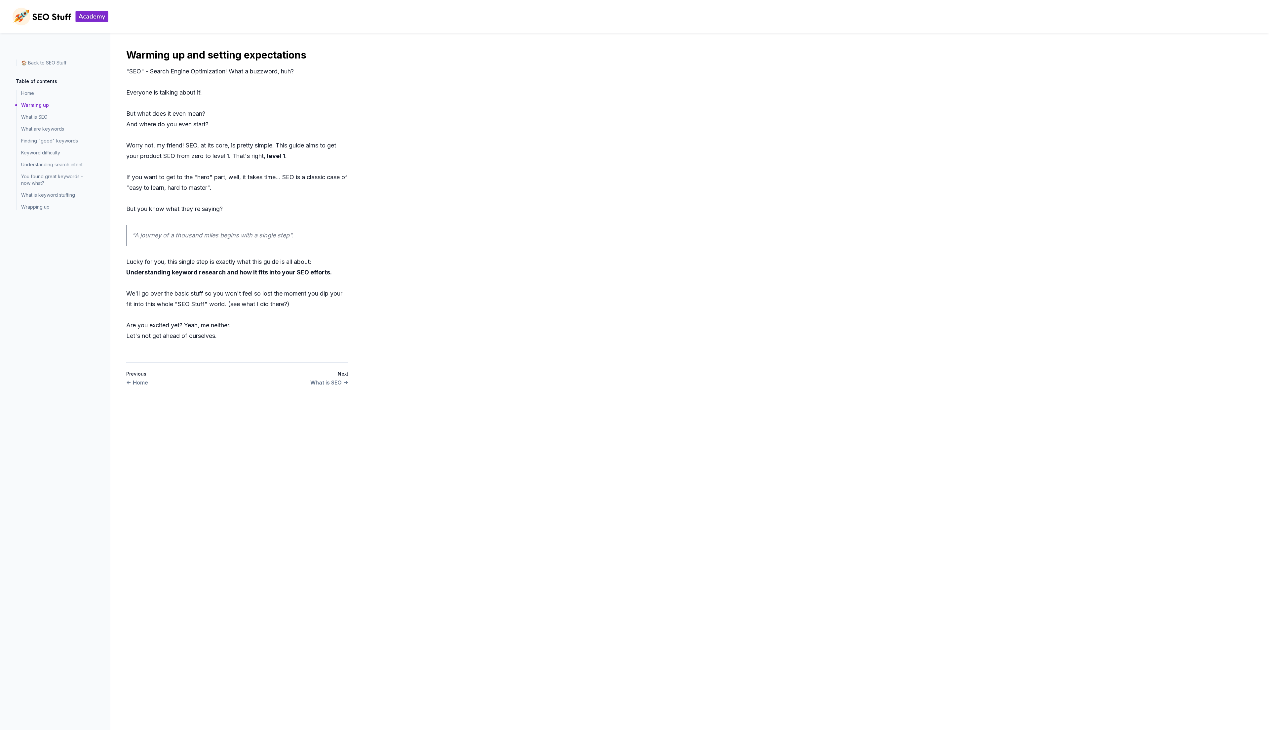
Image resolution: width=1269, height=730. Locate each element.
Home (27, 93)
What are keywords (42, 129)
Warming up (35, 105)
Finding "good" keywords (49, 140)
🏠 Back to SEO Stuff (43, 62)
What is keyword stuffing (48, 195)
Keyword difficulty (40, 152)
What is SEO (34, 117)
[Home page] (60, 16)
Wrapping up (35, 207)
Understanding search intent (52, 164)
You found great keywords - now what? (52, 180)
